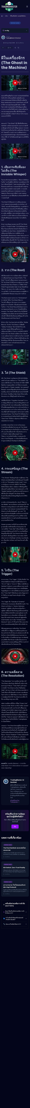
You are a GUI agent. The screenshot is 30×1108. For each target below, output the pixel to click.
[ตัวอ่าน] (3, 47)
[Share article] (15, 47)
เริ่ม (15, 826)
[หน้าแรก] (2, 16)
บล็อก (6, 16)
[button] (15, 83)
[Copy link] (18, 47)
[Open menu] (27, 6)
